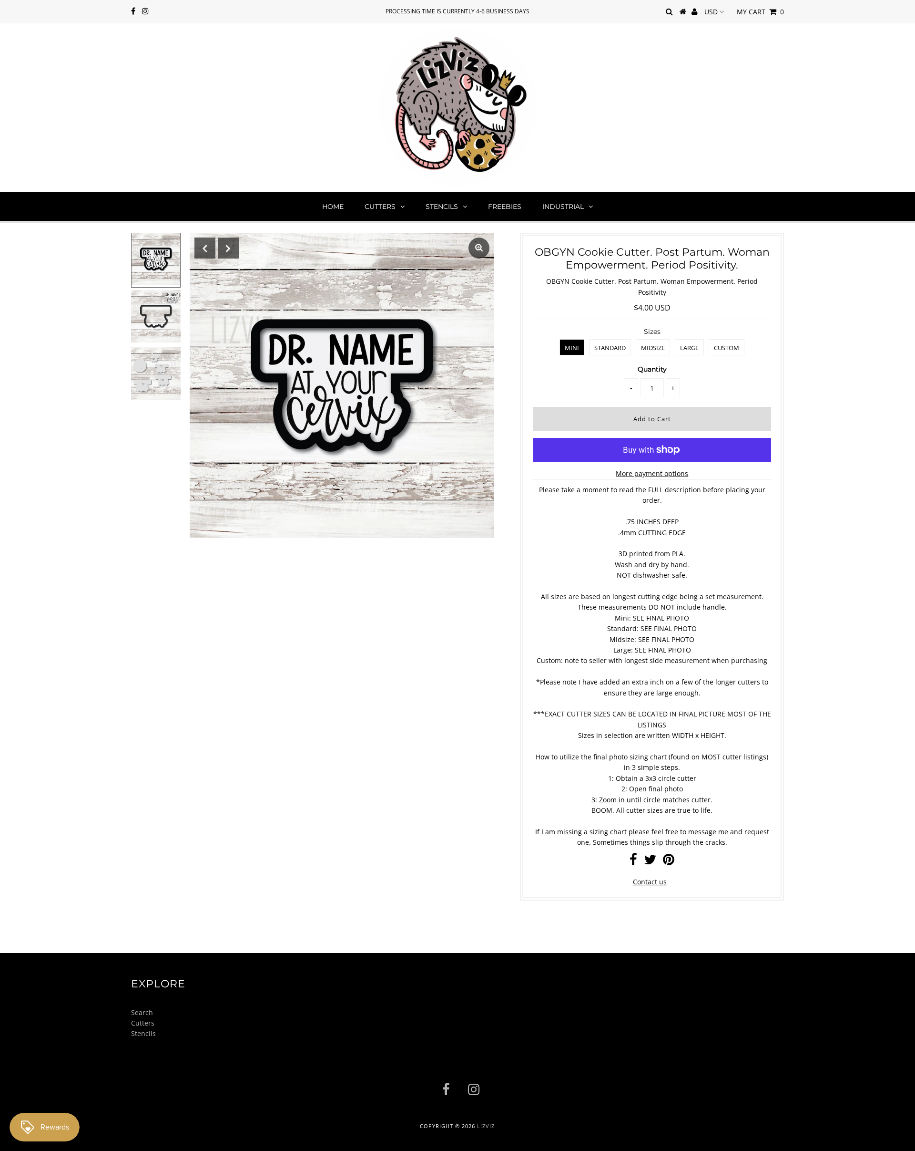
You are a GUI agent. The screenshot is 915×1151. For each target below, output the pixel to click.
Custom (726, 347)
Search (142, 1012)
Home (333, 206)
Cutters (380, 206)
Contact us (650, 881)
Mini (572, 347)
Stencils (442, 206)
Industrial (563, 206)
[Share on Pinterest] (668, 861)
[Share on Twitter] (650, 861)
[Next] (228, 248)
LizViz (486, 1126)
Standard (610, 347)
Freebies (504, 206)
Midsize (653, 347)
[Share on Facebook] (633, 861)
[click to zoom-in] (478, 248)
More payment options (652, 473)
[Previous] (204, 248)
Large (689, 347)
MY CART (760, 11)
